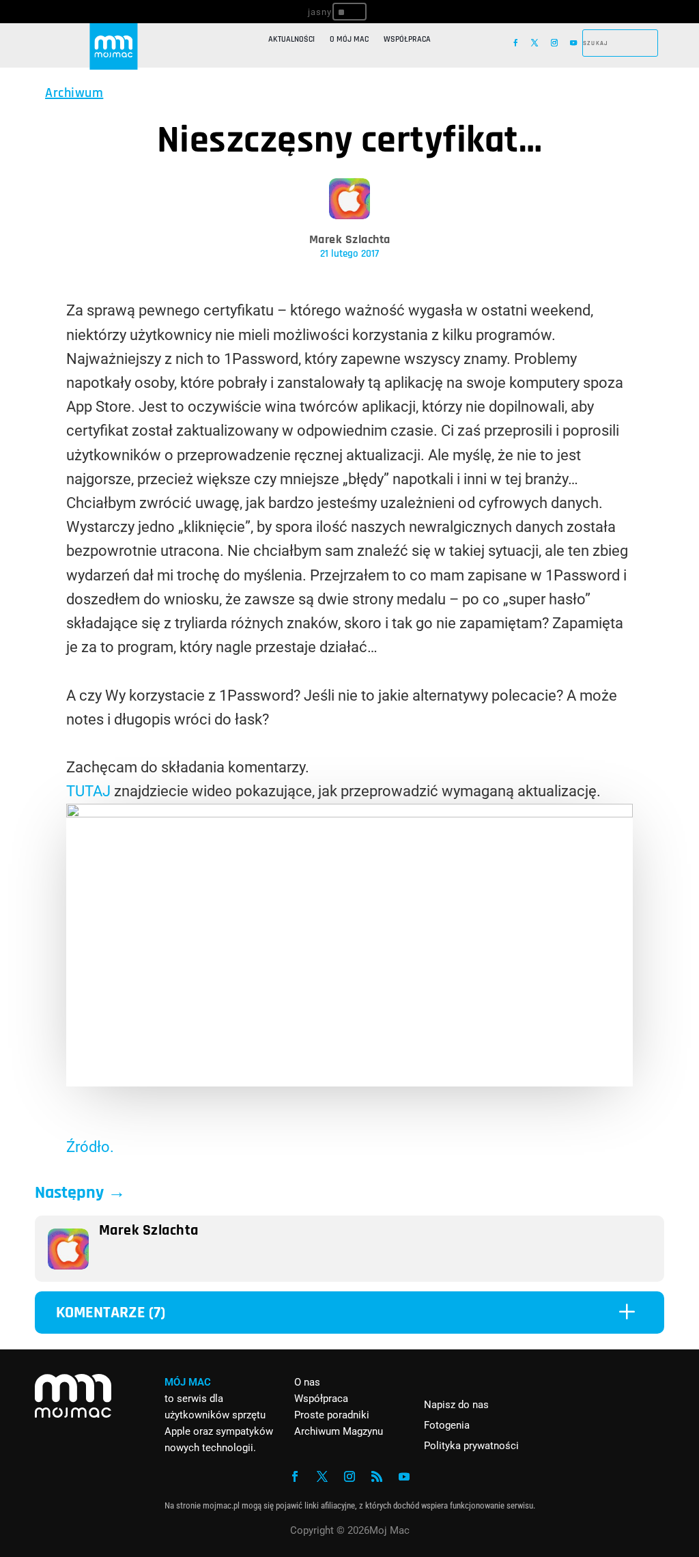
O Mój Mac (349, 39)
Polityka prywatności (471, 1446)
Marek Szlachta (349, 239)
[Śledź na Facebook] (515, 43)
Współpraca (407, 39)
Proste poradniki (331, 1415)
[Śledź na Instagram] (554, 43)
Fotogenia (447, 1425)
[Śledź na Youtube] (573, 43)
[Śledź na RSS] (377, 1476)
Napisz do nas (456, 1405)
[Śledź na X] (534, 43)
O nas (307, 1382)
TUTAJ (88, 791)
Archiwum (74, 93)
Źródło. (90, 1146)
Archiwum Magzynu (338, 1431)
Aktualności (291, 39)
